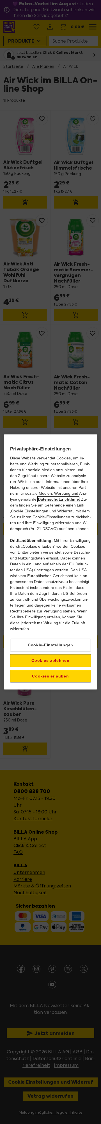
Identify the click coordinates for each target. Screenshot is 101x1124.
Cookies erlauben (50, 676)
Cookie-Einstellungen (50, 644)
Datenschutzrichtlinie (58, 499)
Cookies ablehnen (50, 660)
